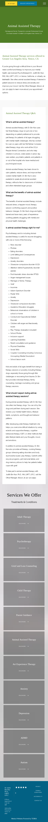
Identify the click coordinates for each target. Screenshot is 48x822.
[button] (44, 3)
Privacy (38, 786)
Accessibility (38, 796)
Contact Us (38, 800)
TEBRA (34, 819)
